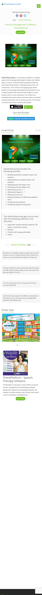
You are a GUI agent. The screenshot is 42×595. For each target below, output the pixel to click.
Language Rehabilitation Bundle (21, 119)
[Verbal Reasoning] (21, 55)
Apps (14, 20)
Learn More (20, 32)
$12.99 (29, 107)
